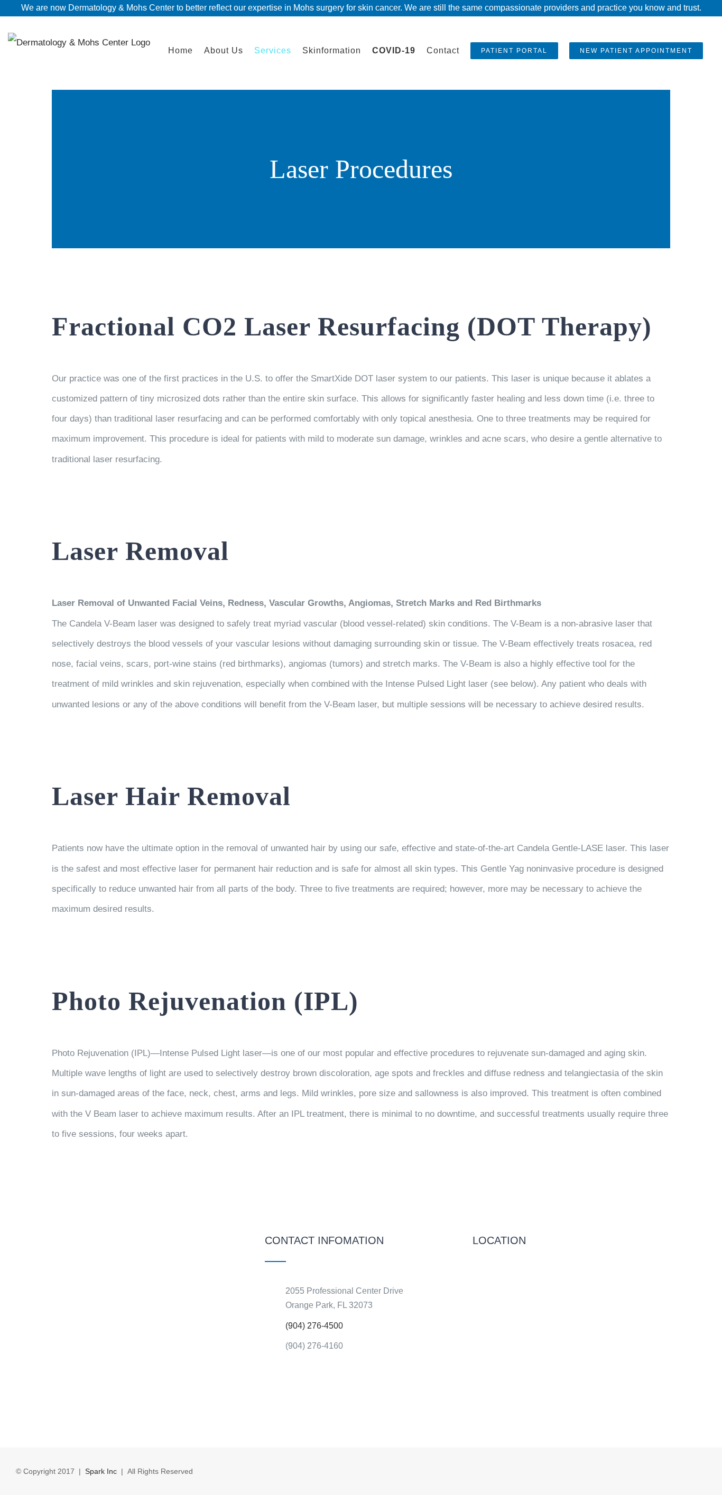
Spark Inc (101, 1471)
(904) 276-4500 (314, 1325)
